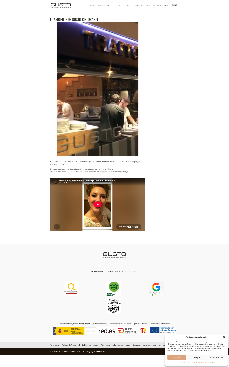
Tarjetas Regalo (142, 6)
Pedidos (126, 6)
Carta (91, 6)
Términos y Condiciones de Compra (115, 345)
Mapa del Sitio (165, 345)
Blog (166, 6)
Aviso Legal (211, 363)
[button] (224, 337)
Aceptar (177, 357)
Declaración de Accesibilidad (144, 345)
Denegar (196, 357)
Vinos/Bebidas (103, 6)
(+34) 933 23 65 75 (132, 271)
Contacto (157, 6)
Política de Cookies (184, 363)
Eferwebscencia (100, 351)
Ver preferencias (216, 357)
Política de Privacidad (199, 363)
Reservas (116, 6)
